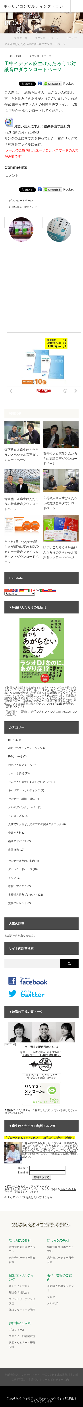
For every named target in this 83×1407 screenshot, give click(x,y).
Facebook (36, 1391)
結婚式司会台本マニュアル (22, 1249)
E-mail (23, 1172)
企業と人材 (14, 832)
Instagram (45, 1391)
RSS (54, 1391)
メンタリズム (16, 815)
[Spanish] (50, 590)
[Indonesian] (26, 590)
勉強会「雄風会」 (19, 1292)
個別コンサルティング (21, 1277)
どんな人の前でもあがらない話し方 (29, 781)
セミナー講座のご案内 (21, 860)
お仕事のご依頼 (20, 1323)
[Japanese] (34, 590)
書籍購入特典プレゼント (22, 894)
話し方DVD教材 (20, 1240)
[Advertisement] (41, 290)
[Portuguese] (42, 590)
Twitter (28, 1391)
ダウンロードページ (40, 56)
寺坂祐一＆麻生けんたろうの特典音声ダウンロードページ (21, 504)
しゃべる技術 (16, 773)
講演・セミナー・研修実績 (22, 1344)
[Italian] (30, 590)
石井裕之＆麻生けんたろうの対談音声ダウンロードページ (60, 458)
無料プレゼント (17, 903)
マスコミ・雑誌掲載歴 (22, 1336)
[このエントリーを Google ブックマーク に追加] (40, 83)
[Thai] (54, 590)
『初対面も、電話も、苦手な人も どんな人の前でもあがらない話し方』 (40, 713)
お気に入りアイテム (20, 765)
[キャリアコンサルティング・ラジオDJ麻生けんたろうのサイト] (42, 1226)
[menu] (76, 6)
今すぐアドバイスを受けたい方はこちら (28, 1197)
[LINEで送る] (52, 83)
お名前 (23, 1168)
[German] (22, 590)
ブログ (51, 1296)
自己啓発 (13, 849)
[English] (14, 590)
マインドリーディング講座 (22, 1301)
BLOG (11, 740)
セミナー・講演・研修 (21, 798)
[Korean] (38, 590)
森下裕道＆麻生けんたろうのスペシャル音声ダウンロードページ (21, 454)
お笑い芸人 (15, 207)
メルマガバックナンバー (22, 807)
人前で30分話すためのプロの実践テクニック (35, 824)
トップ (12, 877)
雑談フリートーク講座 (22, 1309)
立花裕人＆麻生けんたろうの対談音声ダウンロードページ (60, 503)
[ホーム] (5, 36)
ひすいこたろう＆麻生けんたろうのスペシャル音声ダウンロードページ (60, 552)
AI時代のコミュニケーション (25, 748)
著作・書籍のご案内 (59, 1277)
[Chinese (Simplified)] (6, 590)
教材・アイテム (17, 886)
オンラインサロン (19, 1286)
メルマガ (52, 1303)
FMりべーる (15, 756)
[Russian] (46, 590)
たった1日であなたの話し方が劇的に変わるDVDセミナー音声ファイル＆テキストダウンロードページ (21, 552)
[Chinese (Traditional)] (10, 590)
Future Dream (49, 1054)
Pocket (68, 83)
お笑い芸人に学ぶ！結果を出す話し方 (42, 126)
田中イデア (30, 207)
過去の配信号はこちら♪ (44, 1046)
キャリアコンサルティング (24, 790)
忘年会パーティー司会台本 (22, 1259)
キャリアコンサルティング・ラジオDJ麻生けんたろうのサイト (49, 1400)
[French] (18, 590)
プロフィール (17, 1329)
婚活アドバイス (17, 841)
